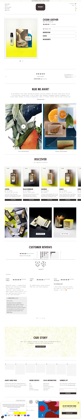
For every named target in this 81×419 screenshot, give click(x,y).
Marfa (61, 190)
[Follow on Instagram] (31, 403)
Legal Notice (45, 391)
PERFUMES (7, 4)
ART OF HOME (8, 7)
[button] (47, 24)
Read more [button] (9, 313)
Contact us (31, 389)
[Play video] (23, 128)
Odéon (7, 190)
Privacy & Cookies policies (48, 388)
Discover (13, 201)
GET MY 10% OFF (69, 413)
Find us (30, 386)
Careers (30, 388)
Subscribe (68, 394)
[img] (40, 75)
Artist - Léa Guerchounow (23, 152)
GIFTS (6, 5)
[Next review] (75, 77)
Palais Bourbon (28, 190)
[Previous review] (6, 77)
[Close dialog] (78, 402)
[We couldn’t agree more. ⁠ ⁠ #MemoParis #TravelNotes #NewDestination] (10, 368)
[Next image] (34, 38)
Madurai (44, 190)
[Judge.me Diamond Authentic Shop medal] (37, 265)
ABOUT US (7, 10)
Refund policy (46, 386)
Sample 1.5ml (47, 28)
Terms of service (46, 389)
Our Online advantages (33, 391)
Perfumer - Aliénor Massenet (61, 152)
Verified (40, 270)
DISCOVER (7, 8)
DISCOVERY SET (40, 235)
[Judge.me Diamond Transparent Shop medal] (43, 265)
